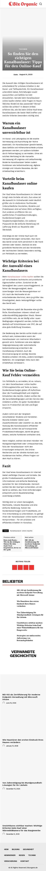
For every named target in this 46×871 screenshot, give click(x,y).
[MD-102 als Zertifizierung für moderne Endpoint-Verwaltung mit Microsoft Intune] (8, 592)
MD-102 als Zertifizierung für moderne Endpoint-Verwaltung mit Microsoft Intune (32, 544)
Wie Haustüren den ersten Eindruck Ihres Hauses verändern (28, 603)
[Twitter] (20, 567)
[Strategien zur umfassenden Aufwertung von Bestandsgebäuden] (8, 638)
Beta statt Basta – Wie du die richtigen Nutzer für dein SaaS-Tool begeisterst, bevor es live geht (12, 545)
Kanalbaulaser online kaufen (20, 277)
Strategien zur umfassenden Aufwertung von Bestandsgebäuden (28, 638)
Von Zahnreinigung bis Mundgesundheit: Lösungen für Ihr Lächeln (30, 614)
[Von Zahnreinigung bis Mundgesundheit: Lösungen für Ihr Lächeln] (8, 615)
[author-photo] (4, 703)
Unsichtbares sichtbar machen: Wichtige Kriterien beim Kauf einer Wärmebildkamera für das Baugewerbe (30, 626)
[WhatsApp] (31, 567)
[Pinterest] (25, 567)
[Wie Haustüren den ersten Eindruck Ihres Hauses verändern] (8, 603)
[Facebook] (14, 567)
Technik (23, 49)
